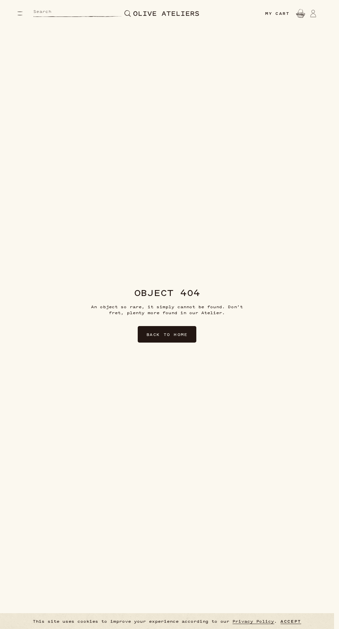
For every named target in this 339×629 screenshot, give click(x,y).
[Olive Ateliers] (166, 13)
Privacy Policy (253, 621)
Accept (290, 621)
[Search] (127, 13)
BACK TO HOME (167, 334)
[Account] (313, 13)
